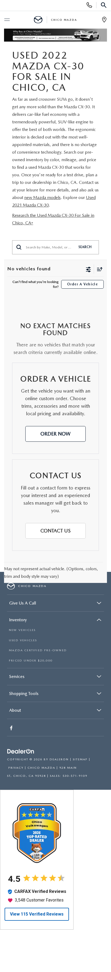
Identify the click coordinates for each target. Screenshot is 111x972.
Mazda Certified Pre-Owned (38, 650)
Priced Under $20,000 (31, 660)
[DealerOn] (20, 752)
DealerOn (59, 759)
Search (85, 247)
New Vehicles (22, 630)
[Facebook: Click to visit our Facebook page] (12, 728)
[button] (55, 434)
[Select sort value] (98, 269)
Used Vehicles (23, 640)
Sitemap (80, 759)
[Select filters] (88, 269)
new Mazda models (42, 197)
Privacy (15, 768)
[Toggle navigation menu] (6, 20)
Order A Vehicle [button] (82, 284)
